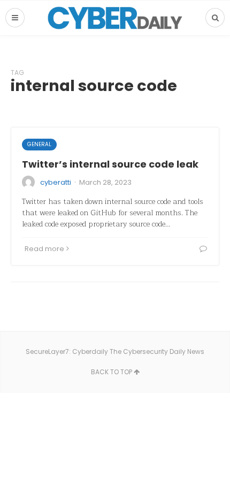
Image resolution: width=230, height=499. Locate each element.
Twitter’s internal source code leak (110, 164)
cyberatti (55, 182)
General (39, 144)
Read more (44, 249)
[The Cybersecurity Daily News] (115, 18)
